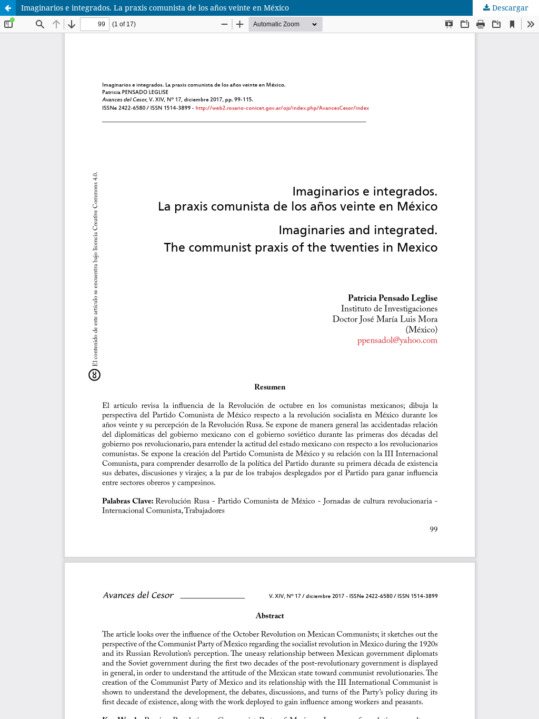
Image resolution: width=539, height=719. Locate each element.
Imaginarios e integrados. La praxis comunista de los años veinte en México (155, 8)
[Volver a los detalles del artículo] (8, 8)
